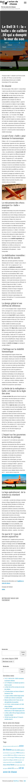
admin (22, 42)
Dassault (21, 752)
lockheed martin (6, 762)
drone (9, 755)
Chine (17, 752)
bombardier (14, 752)
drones (12, 755)
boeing (10, 752)
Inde (8, 760)
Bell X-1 (16, 47)
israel (23, 760)
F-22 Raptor (12, 757)
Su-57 (16, 764)
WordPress (16, 781)
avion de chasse (10, 47)
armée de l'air (16, 746)
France (18, 757)
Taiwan (21, 764)
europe (4, 757)
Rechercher (5, 649)
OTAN (16, 762)
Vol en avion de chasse (8, 7)
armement (9, 746)
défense (15, 755)
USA (13, 768)
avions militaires (16, 45)
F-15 (6, 757)
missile (13, 762)
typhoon (6, 768)
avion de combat (16, 750)
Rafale (8, 764)
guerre (21, 757)
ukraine (9, 768)
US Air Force (16, 768)
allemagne (5, 746)
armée (12, 746)
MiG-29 (10, 762)
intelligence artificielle (13, 760)
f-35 (15, 757)
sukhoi (18, 764)
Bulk (25, 781)
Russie (12, 765)
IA (6, 760)
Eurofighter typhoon (21, 755)
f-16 (8, 757)
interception (20, 760)
